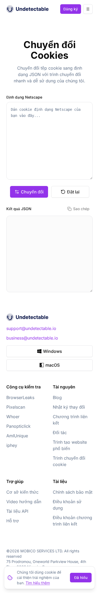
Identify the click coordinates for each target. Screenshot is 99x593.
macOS (52, 365)
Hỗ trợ (12, 520)
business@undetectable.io (32, 338)
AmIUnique (17, 435)
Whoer (13, 416)
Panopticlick (18, 426)
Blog (57, 397)
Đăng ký (70, 9)
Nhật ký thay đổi (69, 407)
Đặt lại (73, 191)
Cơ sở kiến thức (22, 492)
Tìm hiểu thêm (38, 583)
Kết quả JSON (18, 208)
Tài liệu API (17, 511)
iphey (11, 445)
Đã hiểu (80, 577)
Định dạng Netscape (24, 97)
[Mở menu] (88, 9)
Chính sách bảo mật (72, 492)
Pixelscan (15, 407)
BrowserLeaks (20, 397)
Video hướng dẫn (23, 501)
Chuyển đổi (32, 191)
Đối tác (60, 432)
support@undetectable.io (31, 328)
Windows (52, 351)
